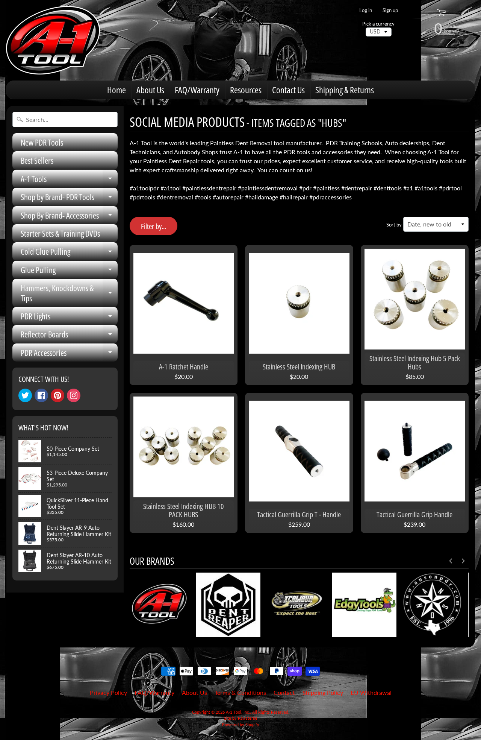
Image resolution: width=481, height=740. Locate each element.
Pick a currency (378, 24)
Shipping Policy (323, 692)
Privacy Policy (108, 692)
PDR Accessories (69, 354)
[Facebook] (41, 395)
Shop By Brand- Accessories (69, 217)
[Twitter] (25, 395)
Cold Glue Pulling (69, 253)
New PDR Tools (42, 142)
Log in (365, 10)
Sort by (394, 225)
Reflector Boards (69, 335)
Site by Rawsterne (240, 718)
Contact (284, 692)
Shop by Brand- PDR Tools (69, 198)
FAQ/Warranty (197, 90)
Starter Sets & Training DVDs (60, 233)
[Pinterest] (57, 395)
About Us (150, 90)
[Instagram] (73, 395)
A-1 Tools (69, 180)
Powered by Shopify (240, 724)
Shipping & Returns (344, 90)
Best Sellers (37, 160)
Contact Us (288, 90)
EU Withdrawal (371, 692)
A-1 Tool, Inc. (238, 712)
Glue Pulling (69, 271)
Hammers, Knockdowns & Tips (69, 293)
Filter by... (153, 226)
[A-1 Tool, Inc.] (53, 40)
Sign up (390, 10)
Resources (246, 90)
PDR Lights (69, 317)
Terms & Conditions (240, 692)
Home (116, 90)
